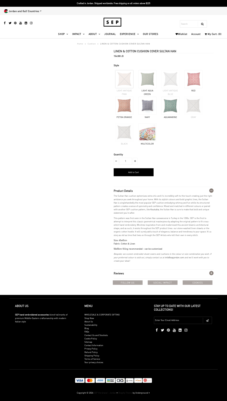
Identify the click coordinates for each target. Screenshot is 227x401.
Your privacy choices (93, 362)
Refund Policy (91, 352)
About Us (88, 321)
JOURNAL (110, 33)
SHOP (61, 33)
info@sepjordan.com (174, 257)
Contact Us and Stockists (96, 335)
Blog (86, 328)
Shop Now (89, 318)
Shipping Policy (91, 355)
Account (196, 33)
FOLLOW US (128, 282)
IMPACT (76, 33)
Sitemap (88, 342)
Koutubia (154, 209)
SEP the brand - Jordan (105, 392)
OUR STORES (150, 33)
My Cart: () (214, 33)
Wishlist (182, 33)
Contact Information (93, 345)
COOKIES (197, 282)
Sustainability (90, 325)
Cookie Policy (90, 338)
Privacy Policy (90, 348)
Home (80, 44)
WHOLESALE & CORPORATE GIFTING (102, 314)
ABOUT (93, 33)
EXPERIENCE (127, 33)
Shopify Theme (125, 392)
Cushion (92, 44)
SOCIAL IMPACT (162, 282)
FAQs (86, 331)
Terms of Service (92, 359)
